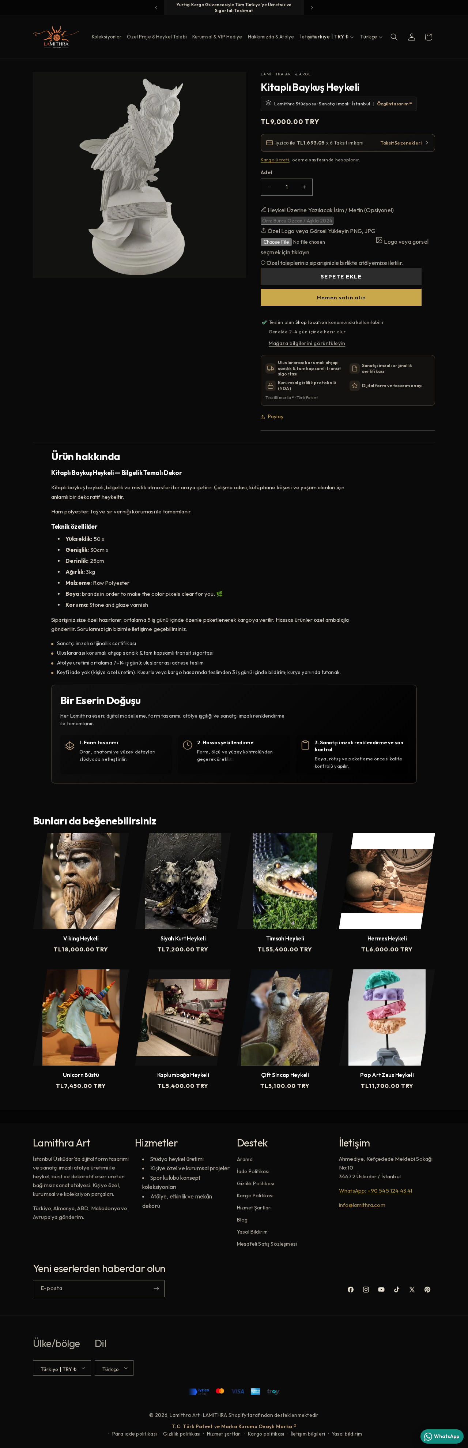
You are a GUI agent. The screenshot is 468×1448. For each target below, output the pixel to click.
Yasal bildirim (347, 1433)
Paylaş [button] (275, 416)
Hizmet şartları (224, 1433)
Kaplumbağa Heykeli (183, 1075)
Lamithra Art (185, 1415)
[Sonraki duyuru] (312, 8)
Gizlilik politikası (181, 1433)
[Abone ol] (156, 1288)
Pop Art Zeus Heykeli (387, 1075)
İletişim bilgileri (308, 1433)
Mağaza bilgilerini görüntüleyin (307, 343)
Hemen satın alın (341, 297)
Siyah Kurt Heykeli (183, 938)
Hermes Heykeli (387, 938)
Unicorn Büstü (81, 1075)
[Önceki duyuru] (156, 8)
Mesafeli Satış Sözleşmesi (267, 1244)
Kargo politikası (266, 1433)
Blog (242, 1220)
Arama (245, 1159)
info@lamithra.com (362, 1205)
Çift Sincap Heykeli (285, 1075)
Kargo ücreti (275, 159)
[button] (394, 37)
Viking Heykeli (81, 938)
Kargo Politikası (255, 1196)
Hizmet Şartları (254, 1208)
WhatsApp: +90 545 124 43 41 (375, 1190)
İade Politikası (253, 1171)
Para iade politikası (134, 1433)
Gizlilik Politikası (255, 1184)
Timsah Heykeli (285, 938)
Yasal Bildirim (252, 1232)
